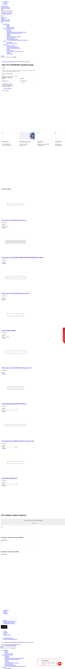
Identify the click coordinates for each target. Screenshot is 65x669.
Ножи (8, 49)
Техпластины (10, 50)
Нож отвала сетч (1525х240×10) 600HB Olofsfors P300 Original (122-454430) (22, 257)
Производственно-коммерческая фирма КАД (14, 642)
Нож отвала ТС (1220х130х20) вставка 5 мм (14, 220)
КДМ (8, 25)
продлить (40, 520)
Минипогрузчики (11, 27)
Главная (4, 61)
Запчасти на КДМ (11, 45)
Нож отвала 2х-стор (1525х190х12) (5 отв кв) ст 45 (15, 293)
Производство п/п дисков (9, 622)
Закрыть (2, 646)
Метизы (8, 52)
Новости (5, 612)
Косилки (9, 29)
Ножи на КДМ (11, 61)
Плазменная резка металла (9, 623)
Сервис (5, 620)
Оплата (5, 633)
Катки (8, 26)
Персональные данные (8, 638)
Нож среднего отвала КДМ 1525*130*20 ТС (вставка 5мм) (18, 441)
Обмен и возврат (7, 634)
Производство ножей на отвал (10, 621)
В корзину (4, 77)
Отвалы (8, 34)
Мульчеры (9, 30)
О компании (6, 610)
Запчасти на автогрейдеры (12, 46)
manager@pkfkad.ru (4, 6)
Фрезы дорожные (11, 37)
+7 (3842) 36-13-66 (6, 13)
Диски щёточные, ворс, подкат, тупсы (15, 51)
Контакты (5, 613)
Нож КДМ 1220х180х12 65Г (9, 478)
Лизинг (5, 631)
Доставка (5, 632)
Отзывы (5, 611)
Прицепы (9, 35)
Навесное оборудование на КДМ (14, 33)
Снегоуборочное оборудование (13, 36)
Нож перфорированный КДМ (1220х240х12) (14, 403)
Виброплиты (10, 42)
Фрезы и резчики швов (12, 43)
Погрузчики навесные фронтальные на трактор (17, 40)
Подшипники (10, 53)
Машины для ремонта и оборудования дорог (16, 32)
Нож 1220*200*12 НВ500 (9, 330)
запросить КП (10, 77)
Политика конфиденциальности (10, 639)
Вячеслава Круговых (11, 645)
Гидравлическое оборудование (13, 48)
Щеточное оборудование (12, 38)
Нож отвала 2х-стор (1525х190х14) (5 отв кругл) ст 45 (16, 367)
